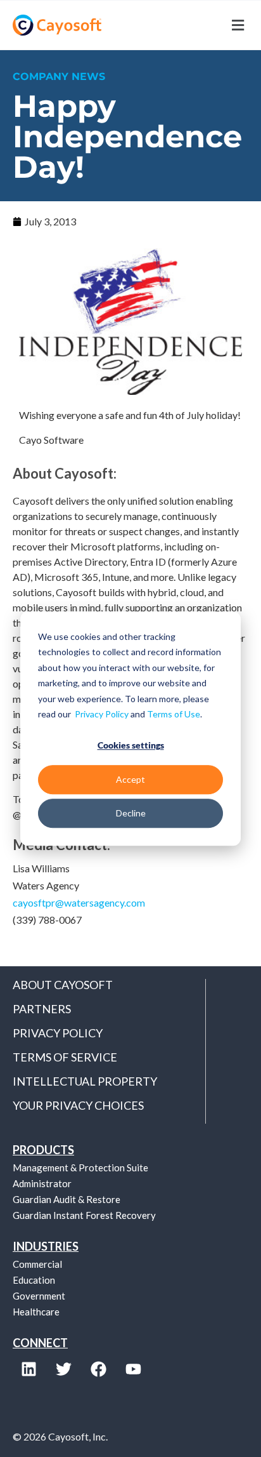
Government (39, 1295)
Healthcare (36, 1311)
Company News (59, 76)
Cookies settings (131, 745)
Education (34, 1280)
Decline (131, 813)
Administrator (42, 1183)
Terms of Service (65, 1057)
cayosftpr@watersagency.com (79, 902)
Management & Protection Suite (80, 1167)
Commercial (37, 1264)
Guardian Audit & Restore (66, 1199)
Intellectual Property (85, 1081)
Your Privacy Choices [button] (78, 1105)
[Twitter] (63, 1369)
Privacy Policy (102, 714)
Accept (130, 779)
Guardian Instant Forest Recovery (84, 1215)
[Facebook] (98, 1369)
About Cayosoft (63, 985)
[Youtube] (133, 1369)
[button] (189, 25)
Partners (42, 1009)
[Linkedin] (28, 1369)
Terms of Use (173, 714)
